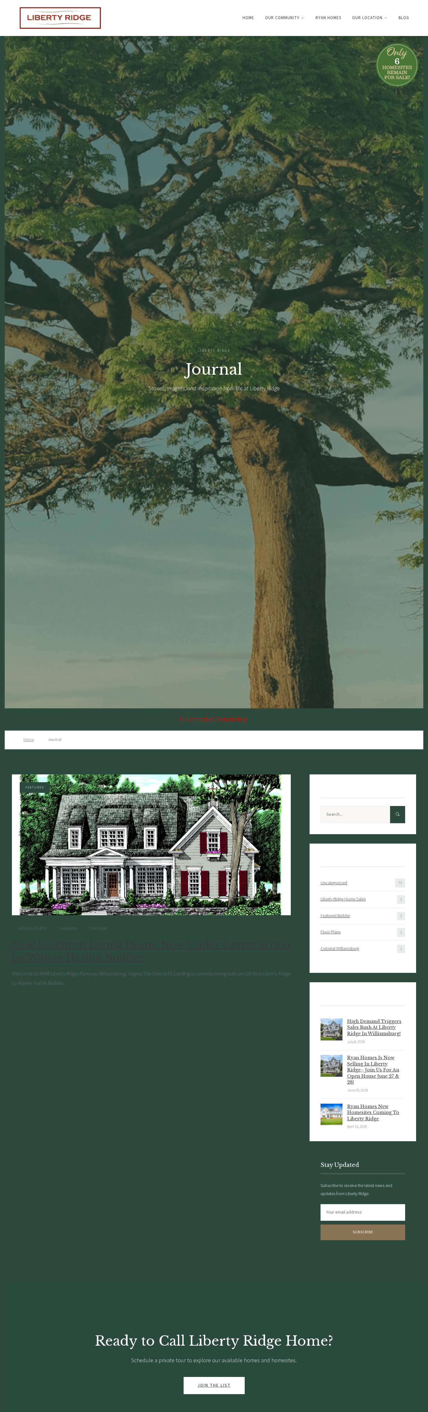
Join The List (214, 1385)
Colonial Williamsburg (340, 949)
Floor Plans (331, 932)
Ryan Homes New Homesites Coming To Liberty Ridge (373, 1113)
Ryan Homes (328, 18)
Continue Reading (32, 998)
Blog (404, 18)
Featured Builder (335, 916)
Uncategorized (334, 883)
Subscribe (363, 1232)
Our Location (367, 18)
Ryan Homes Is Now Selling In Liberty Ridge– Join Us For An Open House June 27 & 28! (373, 1070)
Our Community (282, 18)
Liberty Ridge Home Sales (343, 899)
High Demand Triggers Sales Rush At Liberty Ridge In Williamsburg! (374, 1027)
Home (248, 18)
